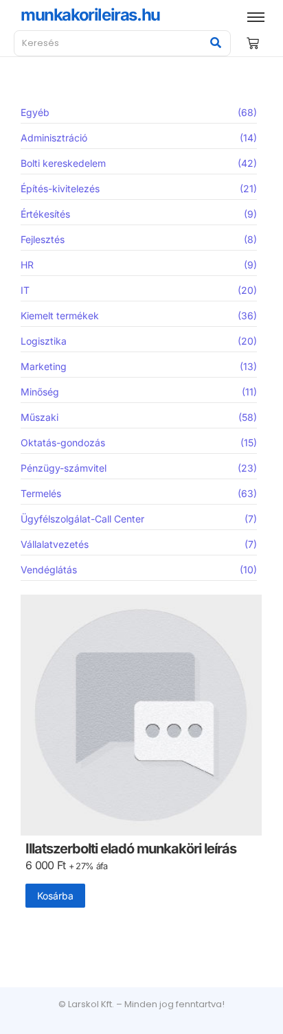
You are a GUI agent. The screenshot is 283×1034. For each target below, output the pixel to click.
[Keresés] (215, 43)
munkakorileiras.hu (90, 15)
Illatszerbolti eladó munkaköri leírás (130, 849)
